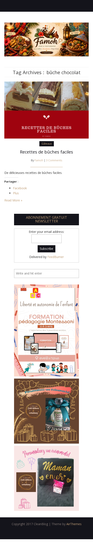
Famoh (39, 160)
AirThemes (74, 524)
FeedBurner (55, 257)
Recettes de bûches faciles (46, 152)
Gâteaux (47, 143)
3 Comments (54, 160)
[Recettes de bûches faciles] (46, 110)
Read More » (13, 200)
